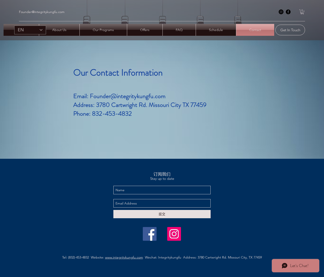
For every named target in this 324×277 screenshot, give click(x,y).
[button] (302, 11)
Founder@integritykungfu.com (42, 12)
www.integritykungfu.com (124, 257)
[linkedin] (288, 11)
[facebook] (281, 11)
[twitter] (174, 234)
